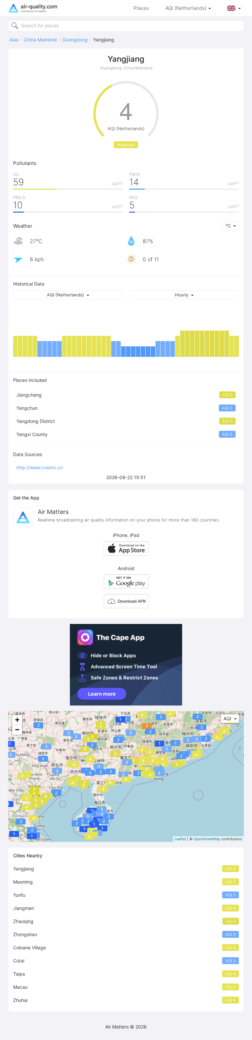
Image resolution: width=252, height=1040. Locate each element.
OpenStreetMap (207, 839)
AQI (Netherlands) (186, 8)
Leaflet (180, 839)
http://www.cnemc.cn (39, 467)
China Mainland (40, 39)
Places (141, 8)
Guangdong (75, 39)
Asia (14, 39)
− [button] (17, 730)
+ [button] (17, 720)
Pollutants (24, 163)
